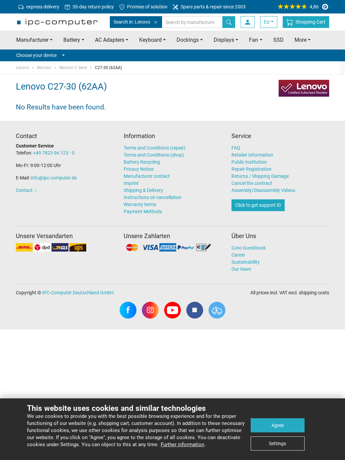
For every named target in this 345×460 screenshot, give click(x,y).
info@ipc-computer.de (54, 177)
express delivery (42, 6)
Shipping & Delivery (143, 190)
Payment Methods (143, 211)
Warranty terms (140, 204)
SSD (278, 40)
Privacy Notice (139, 169)
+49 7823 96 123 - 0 (53, 153)
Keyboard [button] (150, 40)
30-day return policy (92, 6)
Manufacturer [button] (32, 40)
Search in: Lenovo (132, 22)
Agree (278, 425)
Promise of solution (146, 6)
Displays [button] (224, 40)
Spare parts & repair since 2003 (213, 6)
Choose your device (36, 55)
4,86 (314, 6)
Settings (277, 443)
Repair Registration (251, 169)
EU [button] (267, 22)
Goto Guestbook (248, 248)
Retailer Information (252, 155)
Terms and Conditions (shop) (154, 155)
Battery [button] (71, 40)
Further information (182, 444)
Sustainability (245, 262)
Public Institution (249, 162)
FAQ (235, 148)
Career (238, 255)
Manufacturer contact (147, 176)
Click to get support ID (258, 205)
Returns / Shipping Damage (260, 176)
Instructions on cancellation (153, 197)
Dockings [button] (188, 40)
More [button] (300, 40)
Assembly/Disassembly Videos (263, 190)
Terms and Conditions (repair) (155, 148)
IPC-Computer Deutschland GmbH (78, 292)
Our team (241, 269)
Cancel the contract (251, 183)
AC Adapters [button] (109, 40)
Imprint (131, 183)
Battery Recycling (142, 162)
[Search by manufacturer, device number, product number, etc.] (228, 22)
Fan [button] (253, 40)
